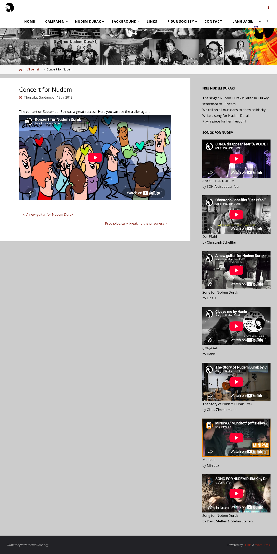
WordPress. (263, 545)
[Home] (20, 69)
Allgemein (33, 69)
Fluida (247, 545)
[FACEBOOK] (268, 7)
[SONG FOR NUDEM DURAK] (9, 7)
